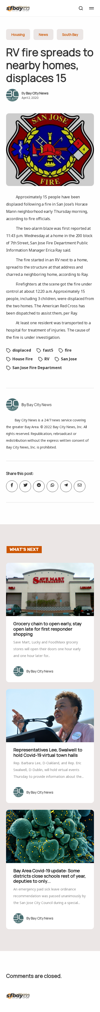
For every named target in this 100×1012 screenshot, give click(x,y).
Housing (18, 34)
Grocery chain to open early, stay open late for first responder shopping (47, 629)
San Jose (69, 359)
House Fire (22, 359)
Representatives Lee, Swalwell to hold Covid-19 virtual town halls (47, 752)
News (43, 34)
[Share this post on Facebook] (12, 486)
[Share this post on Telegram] (66, 486)
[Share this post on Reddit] (39, 486)
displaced (21, 350)
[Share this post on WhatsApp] (52, 486)
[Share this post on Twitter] (25, 486)
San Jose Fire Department (37, 367)
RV (46, 359)
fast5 (48, 350)
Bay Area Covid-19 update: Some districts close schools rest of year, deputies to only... (49, 876)
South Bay (70, 34)
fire (68, 350)
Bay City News (37, 93)
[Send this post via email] (79, 486)
